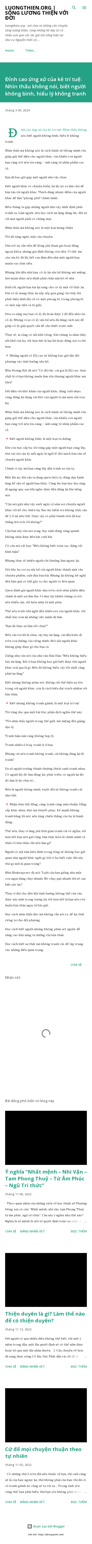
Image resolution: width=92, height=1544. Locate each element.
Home (9, 50)
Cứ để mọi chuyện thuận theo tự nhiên (43, 1452)
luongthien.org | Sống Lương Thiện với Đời (36, 12)
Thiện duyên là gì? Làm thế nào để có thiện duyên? (45, 1317)
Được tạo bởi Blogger (48, 1526)
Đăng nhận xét (32, 1231)
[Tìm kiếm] (74, 7)
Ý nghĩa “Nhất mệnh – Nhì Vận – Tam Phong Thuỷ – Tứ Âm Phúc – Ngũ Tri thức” (46, 1178)
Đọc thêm (79, 1231)
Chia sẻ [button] (76, 965)
